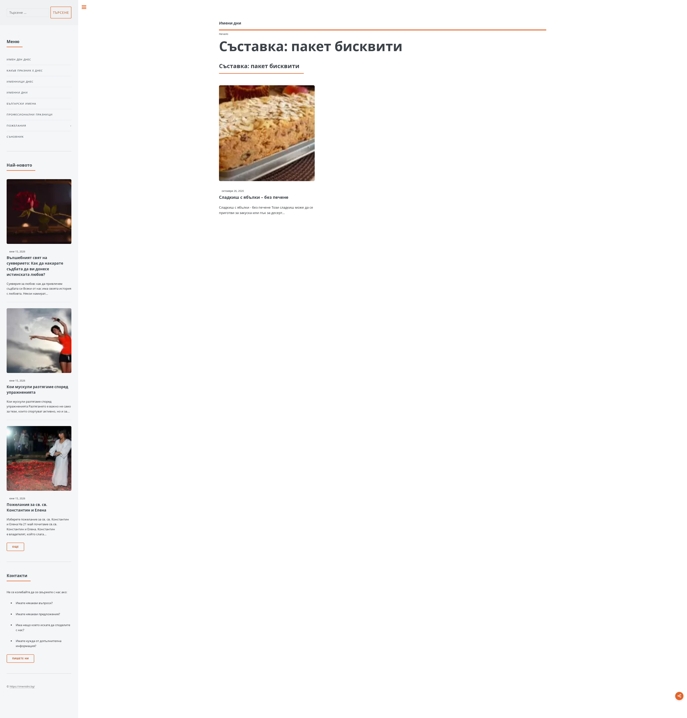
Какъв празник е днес (25, 70)
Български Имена (21, 103)
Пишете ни (20, 658)
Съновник (15, 136)
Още (15, 546)
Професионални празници (30, 114)
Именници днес (20, 81)
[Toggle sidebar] (84, 7)
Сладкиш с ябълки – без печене (253, 197)
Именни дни (17, 92)
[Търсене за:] (28, 12)
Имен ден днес (19, 59)
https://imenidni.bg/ (22, 686)
